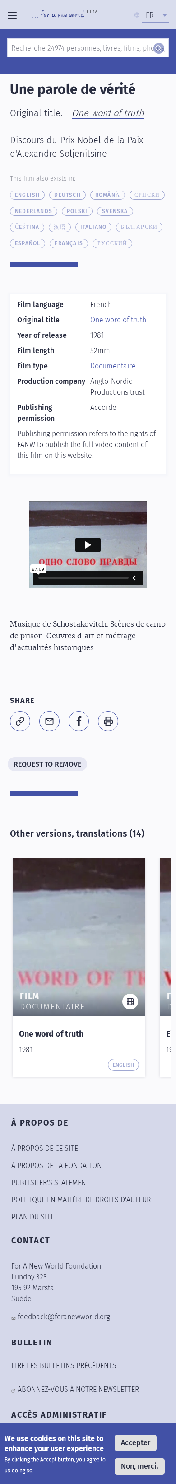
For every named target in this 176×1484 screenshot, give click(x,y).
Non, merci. (139, 1466)
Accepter (135, 1442)
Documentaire (113, 366)
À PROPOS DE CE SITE (44, 1148)
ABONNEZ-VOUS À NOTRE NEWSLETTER (78, 1389)
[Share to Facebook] (79, 721)
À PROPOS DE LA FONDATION (56, 1165)
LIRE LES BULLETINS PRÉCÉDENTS (63, 1365)
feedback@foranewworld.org (64, 1316)
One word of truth (108, 112)
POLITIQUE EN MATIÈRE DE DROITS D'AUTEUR (81, 1200)
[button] (20, 721)
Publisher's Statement (50, 1182)
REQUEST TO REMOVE (47, 764)
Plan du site (32, 1217)
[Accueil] (64, 15)
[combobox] (155, 15)
